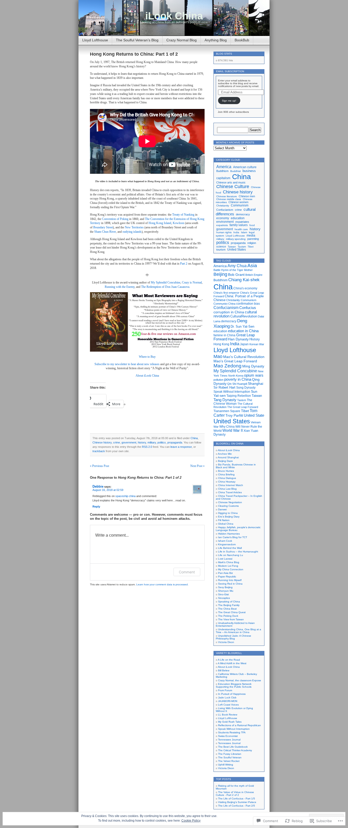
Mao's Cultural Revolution (243, 357)
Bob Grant (236, 275)
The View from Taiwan (231, 619)
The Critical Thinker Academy (235, 750)
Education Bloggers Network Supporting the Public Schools (233, 685)
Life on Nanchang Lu (230, 555)
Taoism (242, 246)
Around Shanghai (228, 457)
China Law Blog (227, 488)
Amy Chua (237, 266)
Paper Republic (227, 576)
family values (239, 225)
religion (251, 242)
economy (222, 218)
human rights (224, 232)
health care (241, 229)
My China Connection (230, 569)
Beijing (220, 274)
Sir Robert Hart (224, 387)
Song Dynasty (246, 387)
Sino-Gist (223, 594)
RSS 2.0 (147, 446)
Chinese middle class (228, 199)
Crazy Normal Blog (181, 40)
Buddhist (235, 171)
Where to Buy (147, 357)
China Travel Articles (230, 492)
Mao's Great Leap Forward (235, 361)
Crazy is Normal (192, 282)
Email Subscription (230, 71)
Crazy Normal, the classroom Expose (239, 680)
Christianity (222, 205)
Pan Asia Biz (225, 573)
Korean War (256, 344)
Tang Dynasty (224, 400)
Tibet (250, 246)
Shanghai (255, 383)
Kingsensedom (227, 544)
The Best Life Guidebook (233, 746)
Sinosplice (224, 598)
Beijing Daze (225, 461)
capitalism (223, 178)
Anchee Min (225, 453)
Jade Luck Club (227, 697)
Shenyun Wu (225, 590)
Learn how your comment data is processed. (162, 584)
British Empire (253, 274)
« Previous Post (99, 466)
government (129, 442)
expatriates (242, 221)
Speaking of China (229, 601)
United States (236, 249)
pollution (218, 379)
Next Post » (197, 466)
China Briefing (226, 474)
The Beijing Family (228, 605)
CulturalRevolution (243, 316)
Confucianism (224, 209)
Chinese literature (226, 196)
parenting (253, 238)
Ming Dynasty (253, 366)
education (238, 218)
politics (161, 442)
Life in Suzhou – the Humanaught (238, 551)
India (236, 232)
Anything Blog (216, 40)
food (252, 225)
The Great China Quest (232, 612)
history (142, 442)
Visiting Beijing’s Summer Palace (237, 802)
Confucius (247, 308)
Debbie (97, 486)
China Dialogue (227, 478)
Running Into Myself (230, 580)
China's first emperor (226, 292)
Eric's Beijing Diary (228, 516)
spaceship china (125, 496)
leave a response (181, 446)
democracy (243, 214)
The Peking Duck (228, 615)
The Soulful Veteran (230, 757)
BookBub (242, 40)
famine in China (224, 335)
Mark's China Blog (228, 562)
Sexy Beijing (225, 587)
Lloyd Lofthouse (95, 40)
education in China (243, 331)
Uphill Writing (225, 764)
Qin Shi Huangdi (237, 383)
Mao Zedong (227, 365)
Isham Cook (225, 540)
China (194, 438)
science (221, 246)
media (251, 235)
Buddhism (222, 170)
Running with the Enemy (120, 287)
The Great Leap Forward (242, 407)
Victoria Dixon (226, 642)
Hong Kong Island (160, 223)
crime (116, 442)
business (249, 171)
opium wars (253, 375)
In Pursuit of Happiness (232, 694)
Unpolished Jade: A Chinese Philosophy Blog (233, 637)
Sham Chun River (105, 231)
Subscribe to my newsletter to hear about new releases (127, 364)
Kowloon (178, 223)
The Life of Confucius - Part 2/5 (236, 805)
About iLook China (147, 375)
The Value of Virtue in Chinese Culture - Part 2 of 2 (235, 793)
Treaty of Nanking (183, 214)
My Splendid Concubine (165, 282)
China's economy (245, 288)
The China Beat (227, 608)
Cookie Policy (190, 820)
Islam (244, 232)
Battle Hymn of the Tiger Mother (233, 269)
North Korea (235, 375)
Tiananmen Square (226, 411)
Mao (217, 356)
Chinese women (238, 202)
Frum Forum (225, 690)
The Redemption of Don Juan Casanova (165, 287)
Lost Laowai (225, 558)
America (223, 166)
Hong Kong (221, 344)
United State (254, 415)
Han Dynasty (238, 339)
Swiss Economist (228, 736)
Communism (239, 205)
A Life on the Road (229, 659)
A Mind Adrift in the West (232, 663)
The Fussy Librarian (229, 753)
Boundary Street (103, 227)
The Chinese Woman (232, 401)
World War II (232, 430)
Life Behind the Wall (230, 548)
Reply (96, 506)
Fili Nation (224, 520)
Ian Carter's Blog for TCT (232, 537)
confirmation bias (248, 303)
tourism (220, 249)
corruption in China (228, 312)
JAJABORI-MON (227, 701)
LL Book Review (227, 714)
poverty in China (237, 379)
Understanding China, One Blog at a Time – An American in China (238, 631)
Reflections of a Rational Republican (239, 725)
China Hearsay (226, 481)
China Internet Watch (230, 485)
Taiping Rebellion (238, 396)
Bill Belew (223, 670)
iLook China (174, 15)
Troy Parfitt (234, 415)
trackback (98, 451)
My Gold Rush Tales (230, 721)
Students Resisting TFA (232, 732)
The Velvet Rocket (228, 761)
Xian (247, 430)
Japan (244, 344)
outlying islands (132, 231)
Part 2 (183, 263)
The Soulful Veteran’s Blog (137, 40)
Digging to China (228, 513)
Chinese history (102, 442)
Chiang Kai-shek (244, 279)
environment (225, 221)
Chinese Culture (232, 186)
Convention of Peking (115, 219)
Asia (252, 265)
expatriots (222, 225)
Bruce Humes (226, 470)
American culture (245, 167)
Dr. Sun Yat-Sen (242, 326)
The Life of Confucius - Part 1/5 (236, 798)
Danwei (222, 509)
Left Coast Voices (228, 704)
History (254, 339)
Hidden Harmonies (229, 533)
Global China (225, 523)
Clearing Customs (228, 505)
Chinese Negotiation (230, 502)
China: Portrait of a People (244, 296)
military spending (236, 239)
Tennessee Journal (229, 739)
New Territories (134, 227)
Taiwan (232, 246)
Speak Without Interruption (231, 391)
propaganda (174, 442)
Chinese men (247, 196)
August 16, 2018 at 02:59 (107, 489)
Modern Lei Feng (228, 565)
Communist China (224, 303)
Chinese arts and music (231, 182)
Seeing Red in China (230, 583)
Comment (187, 572)
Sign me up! (229, 100)
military (152, 442)
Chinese (219, 300)
